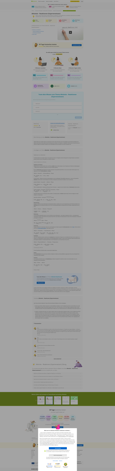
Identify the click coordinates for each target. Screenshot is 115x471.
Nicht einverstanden (58, 455)
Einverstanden (58, 448)
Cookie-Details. (71, 436)
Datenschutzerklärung (62, 436)
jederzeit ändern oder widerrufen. (47, 443)
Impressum (60, 460)
